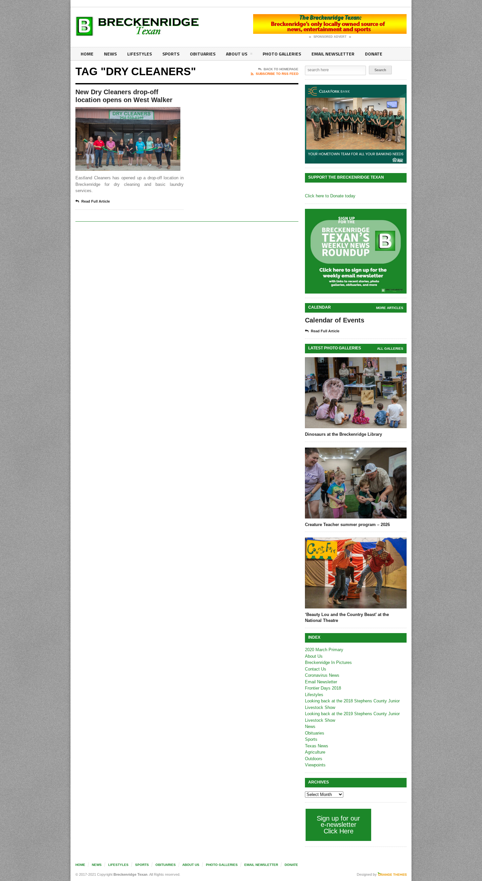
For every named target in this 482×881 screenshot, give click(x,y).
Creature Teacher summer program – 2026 (347, 524)
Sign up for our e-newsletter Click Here (338, 825)
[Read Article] (136, 113)
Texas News (316, 745)
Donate (373, 53)
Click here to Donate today (330, 195)
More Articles (389, 308)
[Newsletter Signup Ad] (356, 251)
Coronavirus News (322, 675)
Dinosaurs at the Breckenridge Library (343, 434)
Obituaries (202, 53)
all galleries (390, 348)
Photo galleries (282, 53)
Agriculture (315, 752)
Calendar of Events (334, 320)
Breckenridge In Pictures (328, 662)
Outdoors (313, 758)
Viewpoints (315, 764)
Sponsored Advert (330, 36)
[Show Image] (120, 113)
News (110, 53)
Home (87, 53)
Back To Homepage (281, 69)
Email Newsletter (332, 53)
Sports (170, 53)
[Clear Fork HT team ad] (356, 124)
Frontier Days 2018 (323, 688)
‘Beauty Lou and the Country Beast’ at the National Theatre (347, 617)
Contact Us (315, 669)
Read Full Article (95, 201)
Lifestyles (139, 53)
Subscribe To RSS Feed (277, 74)
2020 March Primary (324, 649)
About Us (236, 53)
